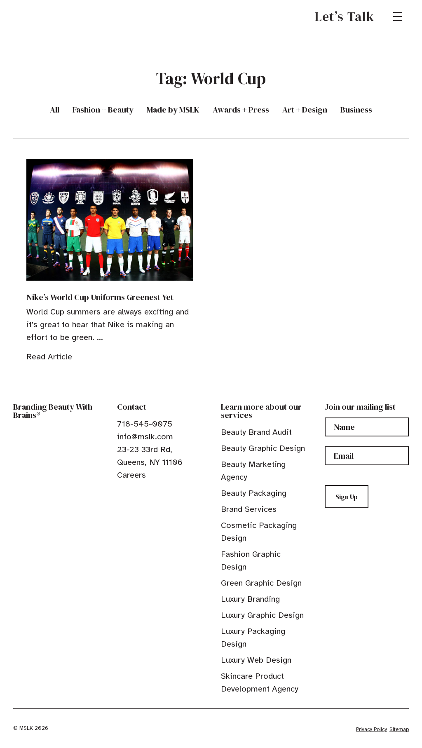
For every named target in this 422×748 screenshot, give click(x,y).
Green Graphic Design (261, 583)
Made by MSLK (173, 109)
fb (120, 493)
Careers (131, 475)
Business (356, 109)
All (54, 109)
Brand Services (249, 509)
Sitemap (399, 729)
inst (159, 493)
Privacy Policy (371, 729)
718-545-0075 (144, 424)
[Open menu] (398, 16)
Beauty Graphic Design (263, 448)
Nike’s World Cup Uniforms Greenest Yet (99, 297)
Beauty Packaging (253, 493)
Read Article (49, 357)
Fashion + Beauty (103, 109)
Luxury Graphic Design (262, 615)
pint (146, 493)
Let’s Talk (345, 16)
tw (133, 493)
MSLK (43, 16)
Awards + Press (241, 109)
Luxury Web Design (256, 660)
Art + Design (304, 109)
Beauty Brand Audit (256, 432)
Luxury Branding (250, 599)
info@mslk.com (145, 436)
